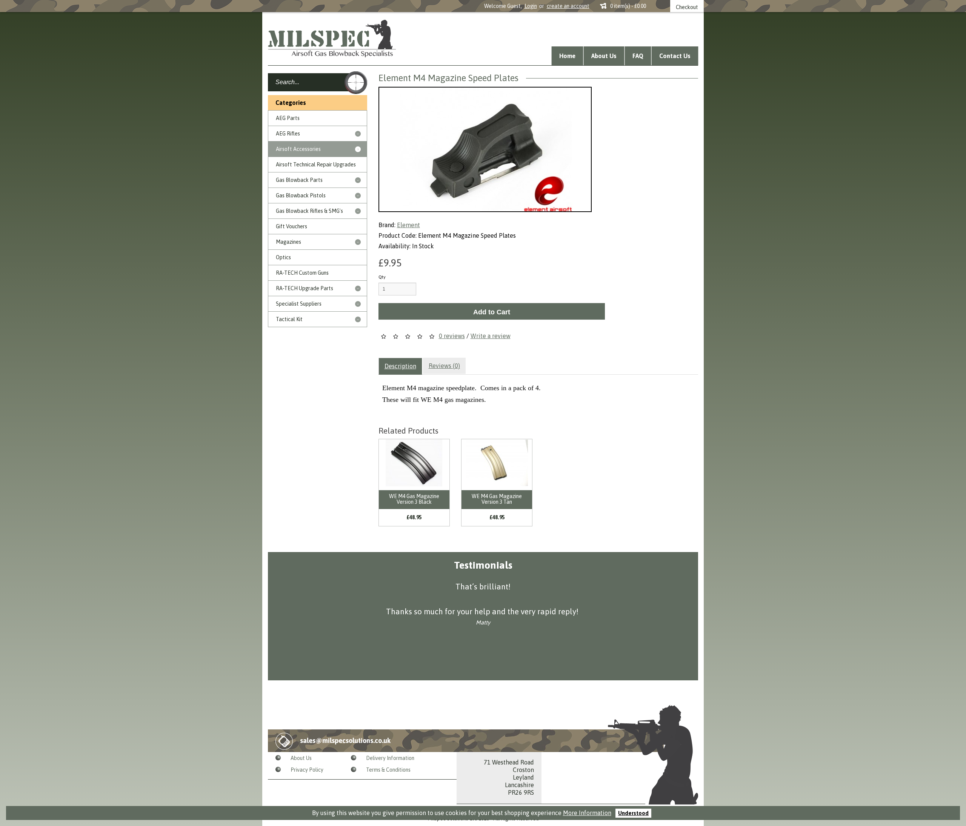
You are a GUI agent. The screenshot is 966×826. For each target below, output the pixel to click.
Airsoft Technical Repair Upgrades (316, 165)
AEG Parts (288, 118)
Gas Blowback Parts (299, 180)
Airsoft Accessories (298, 149)
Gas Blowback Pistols (301, 195)
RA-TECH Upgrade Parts (304, 288)
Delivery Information (390, 758)
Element (408, 224)
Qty (382, 277)
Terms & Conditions (388, 770)
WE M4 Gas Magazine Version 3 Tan (497, 499)
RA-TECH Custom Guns (302, 273)
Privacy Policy (307, 770)
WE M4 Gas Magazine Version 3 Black (414, 499)
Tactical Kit (289, 319)
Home (567, 55)
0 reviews (452, 335)
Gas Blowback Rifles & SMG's (309, 211)
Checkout (687, 7)
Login (531, 6)
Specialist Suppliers (298, 304)
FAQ (637, 55)
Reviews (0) (444, 365)
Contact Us (675, 55)
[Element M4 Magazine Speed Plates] (485, 149)
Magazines (288, 242)
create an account (568, 6)
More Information (587, 812)
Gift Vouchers (291, 226)
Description (400, 366)
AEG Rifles (288, 134)
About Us (604, 55)
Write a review (491, 335)
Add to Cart (491, 312)
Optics (283, 257)
